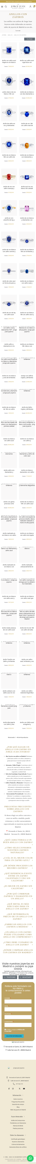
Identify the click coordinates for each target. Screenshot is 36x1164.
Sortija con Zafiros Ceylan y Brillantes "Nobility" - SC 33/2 (27, 377)
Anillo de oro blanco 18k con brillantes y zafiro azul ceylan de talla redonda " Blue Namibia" (27, 250)
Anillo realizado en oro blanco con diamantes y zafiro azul (9, 566)
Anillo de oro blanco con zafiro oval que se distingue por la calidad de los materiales (27, 597)
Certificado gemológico (18, 1139)
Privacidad (26, 1159)
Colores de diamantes (18, 1144)
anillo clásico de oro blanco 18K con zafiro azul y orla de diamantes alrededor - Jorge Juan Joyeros (9, 93)
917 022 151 (19, 1084)
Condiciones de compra (13, 1159)
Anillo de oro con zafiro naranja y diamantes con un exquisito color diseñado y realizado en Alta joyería (9, 188)
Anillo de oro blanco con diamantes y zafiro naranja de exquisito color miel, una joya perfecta (27, 156)
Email (6, 1006)
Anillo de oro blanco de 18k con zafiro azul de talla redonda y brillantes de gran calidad (9, 408)
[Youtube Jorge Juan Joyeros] (24, 1089)
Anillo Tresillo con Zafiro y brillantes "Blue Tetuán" (9, 660)
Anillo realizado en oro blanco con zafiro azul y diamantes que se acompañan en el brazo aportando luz (9, 534)
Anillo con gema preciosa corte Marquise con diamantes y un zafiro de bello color (9, 503)
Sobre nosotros (18, 1099)
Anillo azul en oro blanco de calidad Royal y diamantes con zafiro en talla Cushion (27, 188)
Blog (18, 1107)
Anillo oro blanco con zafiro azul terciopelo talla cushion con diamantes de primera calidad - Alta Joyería (9, 440)
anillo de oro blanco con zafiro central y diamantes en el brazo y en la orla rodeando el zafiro (9, 250)
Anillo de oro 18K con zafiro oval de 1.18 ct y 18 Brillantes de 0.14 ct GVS (27, 124)
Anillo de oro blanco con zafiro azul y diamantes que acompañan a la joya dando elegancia (9, 597)
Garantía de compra (18, 1104)
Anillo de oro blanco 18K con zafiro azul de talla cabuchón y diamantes (27, 503)
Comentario (8, 1021)
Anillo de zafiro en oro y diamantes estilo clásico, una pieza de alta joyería (9, 124)
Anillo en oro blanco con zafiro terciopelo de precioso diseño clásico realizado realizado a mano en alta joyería (27, 534)
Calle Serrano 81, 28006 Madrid (19, 1050)
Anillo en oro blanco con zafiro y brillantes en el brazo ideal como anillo (27, 440)
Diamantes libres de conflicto (18, 1147)
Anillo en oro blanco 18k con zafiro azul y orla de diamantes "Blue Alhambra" (27, 314)
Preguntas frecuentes (18, 1102)
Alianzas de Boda (18, 1125)
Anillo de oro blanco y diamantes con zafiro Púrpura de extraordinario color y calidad (27, 219)
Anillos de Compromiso (18, 1120)
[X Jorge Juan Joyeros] (19, 1089)
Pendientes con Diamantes (18, 1123)
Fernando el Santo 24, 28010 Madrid (19, 1047)
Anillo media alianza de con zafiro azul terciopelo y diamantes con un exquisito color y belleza (9, 629)
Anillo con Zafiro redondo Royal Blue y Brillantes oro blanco (27, 692)
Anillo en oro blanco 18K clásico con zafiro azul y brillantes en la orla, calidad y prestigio (27, 345)
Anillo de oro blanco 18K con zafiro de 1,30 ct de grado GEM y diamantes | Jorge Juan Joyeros (9, 156)
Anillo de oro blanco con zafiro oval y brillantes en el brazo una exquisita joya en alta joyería (27, 282)
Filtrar (29, 39)
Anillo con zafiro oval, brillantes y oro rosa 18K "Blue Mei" (27, 660)
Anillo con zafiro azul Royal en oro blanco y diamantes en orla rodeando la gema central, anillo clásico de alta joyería (9, 61)
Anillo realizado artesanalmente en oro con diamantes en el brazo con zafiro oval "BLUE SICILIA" (27, 566)
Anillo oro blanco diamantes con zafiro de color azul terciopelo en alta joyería (27, 471)
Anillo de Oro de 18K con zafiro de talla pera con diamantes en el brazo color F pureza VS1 (27, 629)
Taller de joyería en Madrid (18, 1110)
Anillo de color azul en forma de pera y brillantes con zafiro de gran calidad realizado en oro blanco (9, 282)
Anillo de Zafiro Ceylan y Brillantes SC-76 (27, 408)
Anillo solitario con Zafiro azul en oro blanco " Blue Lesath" (9, 692)
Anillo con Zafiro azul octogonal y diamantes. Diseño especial (27, 723)
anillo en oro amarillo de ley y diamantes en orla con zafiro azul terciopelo (9, 219)
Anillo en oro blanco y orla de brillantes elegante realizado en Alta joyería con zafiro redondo (9, 377)
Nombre (7, 998)
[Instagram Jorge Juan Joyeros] (13, 1089)
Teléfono (7, 1014)
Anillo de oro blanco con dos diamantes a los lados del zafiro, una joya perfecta (27, 93)
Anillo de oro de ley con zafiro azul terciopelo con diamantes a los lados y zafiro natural (9, 314)
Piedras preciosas (18, 1128)
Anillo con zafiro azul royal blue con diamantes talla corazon (27, 61)
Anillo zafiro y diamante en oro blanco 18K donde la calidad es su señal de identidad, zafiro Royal (9, 345)
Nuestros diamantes (18, 1141)
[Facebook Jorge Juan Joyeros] (9, 1089)
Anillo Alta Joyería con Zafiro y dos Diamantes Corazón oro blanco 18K (9, 723)
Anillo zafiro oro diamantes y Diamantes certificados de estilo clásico (9, 471)
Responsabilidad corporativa (18, 1161)
